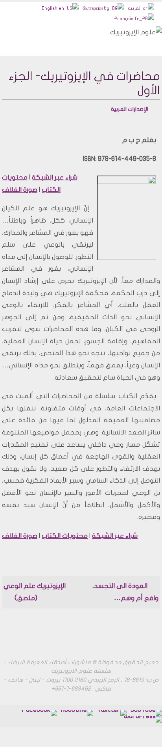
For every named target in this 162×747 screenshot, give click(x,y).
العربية (135, 8)
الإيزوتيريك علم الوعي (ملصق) (35, 590)
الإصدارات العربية (129, 108)
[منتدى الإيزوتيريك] (39, 711)
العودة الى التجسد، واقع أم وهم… (125, 590)
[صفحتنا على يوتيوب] (146, 711)
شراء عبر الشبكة (54, 175)
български (93, 8)
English (50, 8)
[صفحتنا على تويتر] (112, 711)
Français (124, 18)
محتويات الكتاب (65, 533)
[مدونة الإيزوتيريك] (143, 717)
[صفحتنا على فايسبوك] (77, 711)
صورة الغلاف (19, 187)
